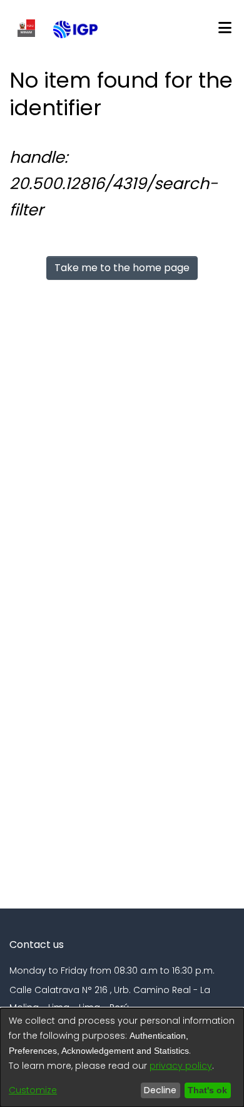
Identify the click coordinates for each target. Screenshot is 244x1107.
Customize (33, 1090)
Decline (157, 1090)
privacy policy (181, 1065)
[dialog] (122, 1057)
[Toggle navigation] (225, 28)
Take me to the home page (122, 267)
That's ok (206, 1090)
